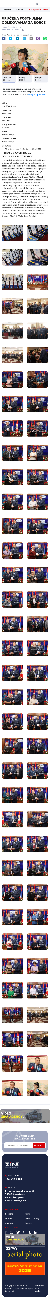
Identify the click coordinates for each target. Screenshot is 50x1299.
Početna (7, 9)
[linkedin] (17, 38)
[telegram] (24, 38)
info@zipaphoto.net (37, 94)
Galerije (19, 9)
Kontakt (28, 1223)
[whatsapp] (45, 38)
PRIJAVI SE (37, 1145)
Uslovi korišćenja (32, 1218)
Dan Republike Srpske (38, 9)
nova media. (37, 1289)
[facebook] (3, 38)
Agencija (9, 1223)
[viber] (38, 38)
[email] (31, 38)
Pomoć (28, 1214)
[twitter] (10, 38)
